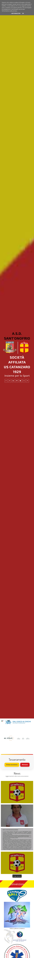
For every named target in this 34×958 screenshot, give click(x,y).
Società (17, 792)
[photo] (13, 381)
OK (23, 13)
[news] (16, 381)
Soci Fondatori (17, 863)
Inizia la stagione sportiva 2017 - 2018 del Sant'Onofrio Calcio (17, 839)
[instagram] (9, 381)
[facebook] (6, 381)
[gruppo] (20, 381)
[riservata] (27, 381)
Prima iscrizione (11, 765)
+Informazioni (15, 13)
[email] (24, 381)
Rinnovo (25, 765)
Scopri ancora (17, 876)
